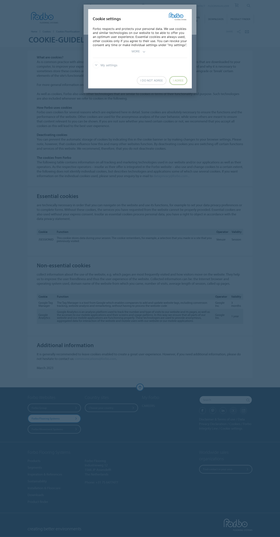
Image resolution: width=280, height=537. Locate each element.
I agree (178, 80)
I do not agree (151, 80)
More (136, 51)
